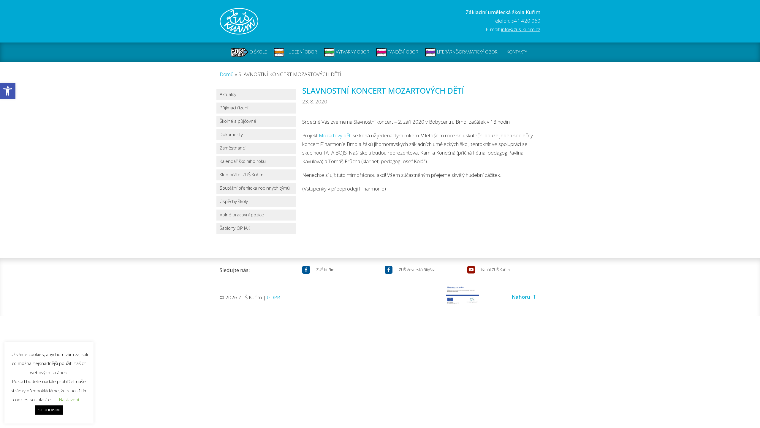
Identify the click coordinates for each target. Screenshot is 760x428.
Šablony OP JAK (235, 228)
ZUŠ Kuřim (325, 269)
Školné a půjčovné (238, 121)
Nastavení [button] (69, 399)
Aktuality (228, 94)
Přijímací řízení (234, 108)
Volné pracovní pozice (242, 215)
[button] (7, 91)
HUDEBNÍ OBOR (300, 52)
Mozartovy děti (335, 135)
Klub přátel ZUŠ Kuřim (241, 174)
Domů (227, 74)
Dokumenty (231, 134)
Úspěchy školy (234, 201)
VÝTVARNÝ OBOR (352, 52)
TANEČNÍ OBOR (402, 52)
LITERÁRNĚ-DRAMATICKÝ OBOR (467, 52)
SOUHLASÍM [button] (49, 410)
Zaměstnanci (233, 148)
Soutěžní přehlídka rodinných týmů (255, 188)
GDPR (273, 297)
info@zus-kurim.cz (520, 29)
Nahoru (521, 296)
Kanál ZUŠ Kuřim (495, 269)
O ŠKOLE (257, 52)
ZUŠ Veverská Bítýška (417, 269)
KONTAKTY (517, 52)
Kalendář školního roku (243, 161)
